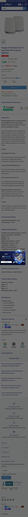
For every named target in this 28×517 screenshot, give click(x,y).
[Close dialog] (24, 252)
